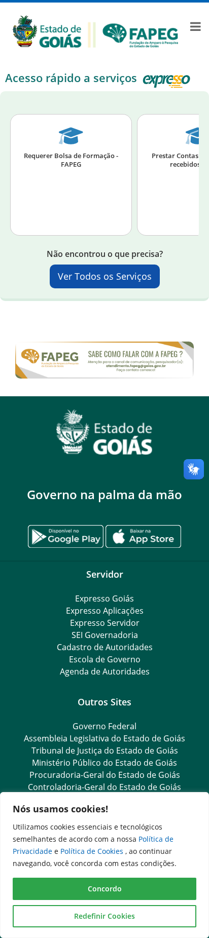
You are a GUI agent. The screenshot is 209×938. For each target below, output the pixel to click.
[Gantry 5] (104, 432)
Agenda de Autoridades (105, 671)
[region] (104, 865)
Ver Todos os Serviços (105, 276)
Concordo (105, 888)
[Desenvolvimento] (95, 30)
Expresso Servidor (105, 622)
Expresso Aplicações (105, 610)
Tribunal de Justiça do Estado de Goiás (104, 750)
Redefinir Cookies (104, 916)
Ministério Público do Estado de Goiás (104, 762)
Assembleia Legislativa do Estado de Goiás (104, 738)
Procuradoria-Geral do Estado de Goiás (104, 774)
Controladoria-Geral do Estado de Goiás (104, 787)
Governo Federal (104, 726)
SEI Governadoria (105, 635)
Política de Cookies (92, 851)
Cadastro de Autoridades (105, 647)
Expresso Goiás (104, 598)
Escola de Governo (105, 659)
